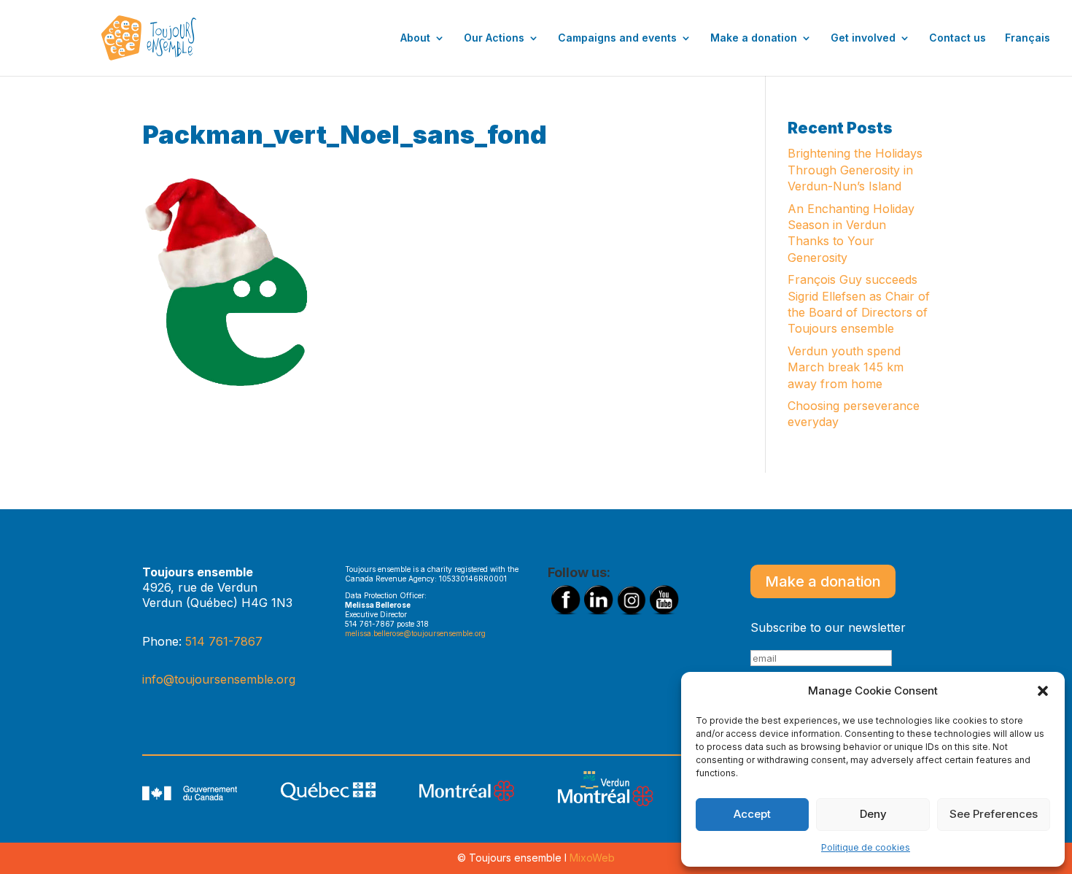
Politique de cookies (865, 847)
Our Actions (494, 38)
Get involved (863, 38)
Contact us (957, 38)
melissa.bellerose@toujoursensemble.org (415, 633)
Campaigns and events (617, 38)
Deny (873, 814)
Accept (752, 814)
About (415, 38)
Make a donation (753, 38)
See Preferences (993, 814)
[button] (1043, 691)
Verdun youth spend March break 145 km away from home (846, 367)
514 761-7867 (224, 641)
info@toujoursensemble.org (218, 679)
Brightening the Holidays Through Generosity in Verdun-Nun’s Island (855, 169)
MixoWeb (592, 857)
